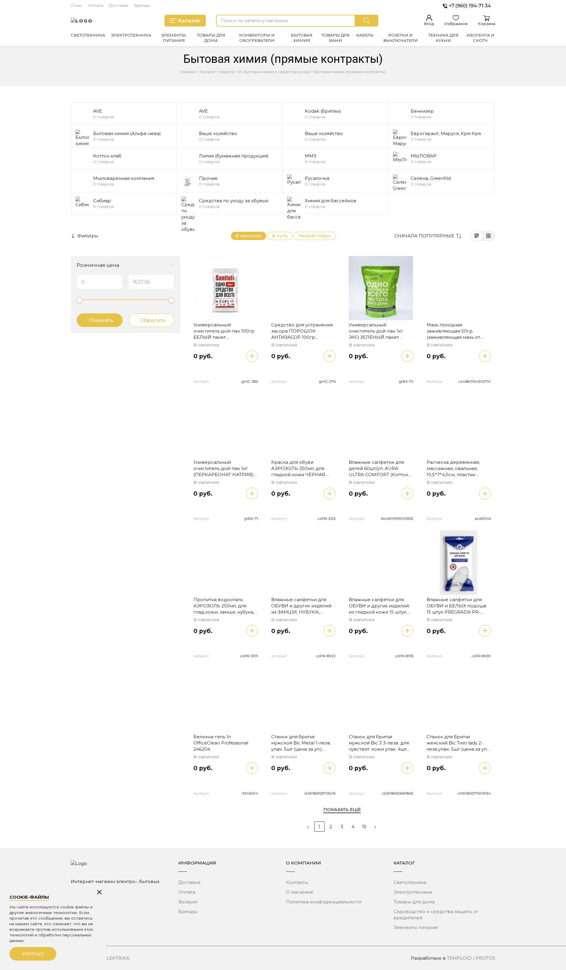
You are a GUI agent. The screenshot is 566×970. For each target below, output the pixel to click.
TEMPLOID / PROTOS (471, 958)
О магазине (299, 892)
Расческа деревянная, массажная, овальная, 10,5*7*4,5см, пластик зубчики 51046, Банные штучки (453, 474)
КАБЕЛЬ (365, 35)
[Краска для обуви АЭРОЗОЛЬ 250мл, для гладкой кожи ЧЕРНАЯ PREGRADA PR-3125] (303, 425)
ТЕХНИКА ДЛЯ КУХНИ (443, 38)
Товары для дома (414, 902)
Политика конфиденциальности (323, 902)
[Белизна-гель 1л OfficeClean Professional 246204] (225, 700)
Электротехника (413, 892)
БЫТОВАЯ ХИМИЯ (301, 38)
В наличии (248, 236)
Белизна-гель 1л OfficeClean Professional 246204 (220, 743)
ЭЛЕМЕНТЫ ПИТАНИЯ (173, 38)
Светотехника (410, 882)
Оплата (95, 5)
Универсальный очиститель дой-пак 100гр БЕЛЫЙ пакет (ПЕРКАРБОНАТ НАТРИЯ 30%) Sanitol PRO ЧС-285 (223, 337)
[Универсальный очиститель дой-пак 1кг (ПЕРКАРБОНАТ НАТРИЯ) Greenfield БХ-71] (225, 425)
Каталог (189, 21)
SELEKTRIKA (115, 958)
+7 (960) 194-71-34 (470, 6)
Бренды (142, 5)
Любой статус (314, 236)
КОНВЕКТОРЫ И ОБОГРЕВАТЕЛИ (257, 38)
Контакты (297, 882)
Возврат (188, 902)
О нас (76, 5)
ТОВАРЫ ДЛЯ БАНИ (335, 38)
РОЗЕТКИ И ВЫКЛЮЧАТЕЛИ (400, 38)
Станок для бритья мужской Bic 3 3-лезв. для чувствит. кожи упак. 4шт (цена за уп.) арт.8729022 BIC (379, 749)
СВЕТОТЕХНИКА (88, 35)
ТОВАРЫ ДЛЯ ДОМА (211, 38)
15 (364, 826)
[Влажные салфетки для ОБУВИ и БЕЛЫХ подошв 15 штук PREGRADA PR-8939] (459, 562)
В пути (280, 236)
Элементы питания (416, 927)
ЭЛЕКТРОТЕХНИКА (131, 35)
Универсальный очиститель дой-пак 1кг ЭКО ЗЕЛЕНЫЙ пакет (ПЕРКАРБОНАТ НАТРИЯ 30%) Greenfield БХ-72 (378, 337)
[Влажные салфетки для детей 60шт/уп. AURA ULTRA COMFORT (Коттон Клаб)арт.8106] (381, 425)
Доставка (118, 5)
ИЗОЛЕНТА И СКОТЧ (480, 38)
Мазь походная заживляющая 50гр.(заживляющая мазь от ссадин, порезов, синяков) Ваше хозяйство (458, 337)
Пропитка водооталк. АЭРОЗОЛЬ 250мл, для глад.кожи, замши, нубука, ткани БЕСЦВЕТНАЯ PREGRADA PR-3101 (223, 612)
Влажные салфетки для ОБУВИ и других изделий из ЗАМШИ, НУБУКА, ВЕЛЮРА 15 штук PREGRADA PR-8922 (301, 612)
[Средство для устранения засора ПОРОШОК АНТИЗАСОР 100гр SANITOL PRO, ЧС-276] (303, 288)
